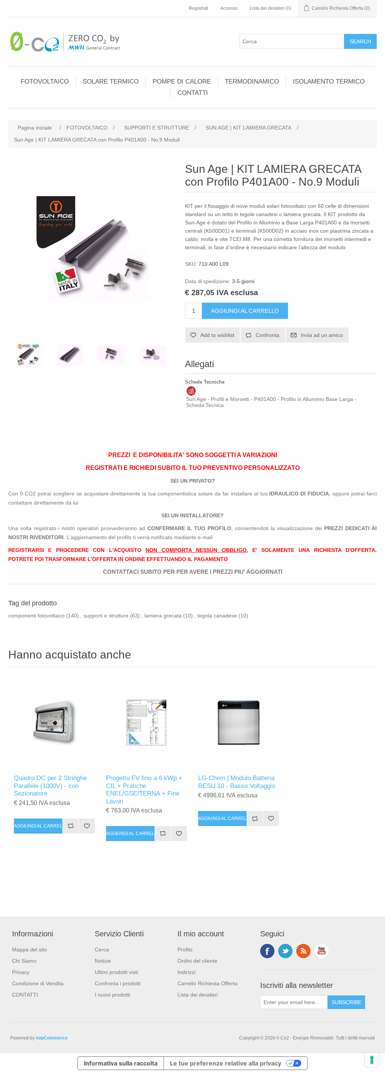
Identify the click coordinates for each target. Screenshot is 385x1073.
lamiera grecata (163, 616)
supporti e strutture (106, 616)
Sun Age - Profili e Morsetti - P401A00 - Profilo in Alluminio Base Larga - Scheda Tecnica (271, 402)
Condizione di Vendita (38, 983)
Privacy (20, 972)
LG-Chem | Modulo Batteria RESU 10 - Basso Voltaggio (236, 781)
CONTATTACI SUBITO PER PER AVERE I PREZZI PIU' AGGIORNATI (192, 572)
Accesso (229, 8)
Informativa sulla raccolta (121, 1063)
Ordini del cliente (197, 961)
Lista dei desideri (197, 995)
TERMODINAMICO (252, 81)
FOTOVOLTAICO (45, 81)
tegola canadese (217, 616)
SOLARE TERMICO (111, 81)
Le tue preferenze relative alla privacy (225, 1063)
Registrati (198, 8)
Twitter (285, 951)
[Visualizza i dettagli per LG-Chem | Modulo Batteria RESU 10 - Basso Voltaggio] (238, 722)
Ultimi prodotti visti (116, 972)
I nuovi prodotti (112, 995)
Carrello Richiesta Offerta (207, 983)
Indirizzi (186, 972)
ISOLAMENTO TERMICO (329, 81)
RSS (303, 951)
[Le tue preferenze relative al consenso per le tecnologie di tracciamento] (372, 1060)
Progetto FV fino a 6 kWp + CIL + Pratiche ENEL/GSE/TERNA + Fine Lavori (144, 789)
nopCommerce (52, 1038)
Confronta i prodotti (118, 983)
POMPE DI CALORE (182, 81)
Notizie (103, 961)
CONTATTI (192, 92)
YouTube (321, 951)
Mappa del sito (29, 949)
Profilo (184, 949)
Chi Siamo (24, 961)
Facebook (267, 951)
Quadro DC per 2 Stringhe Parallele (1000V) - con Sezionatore (50, 785)
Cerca (102, 949)
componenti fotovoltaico (36, 616)
